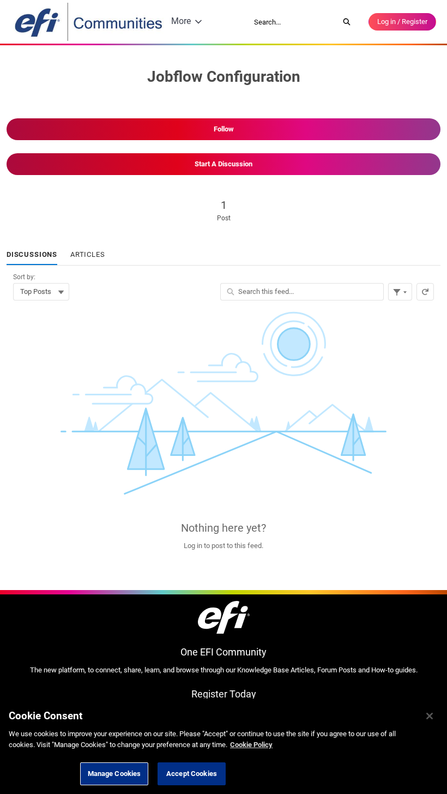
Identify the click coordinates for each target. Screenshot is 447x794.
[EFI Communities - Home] (89, 22)
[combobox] (292, 22)
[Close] (430, 716)
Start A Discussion (223, 164)
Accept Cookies (191, 773)
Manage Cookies (114, 773)
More (181, 21)
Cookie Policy (251, 745)
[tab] (32, 255)
